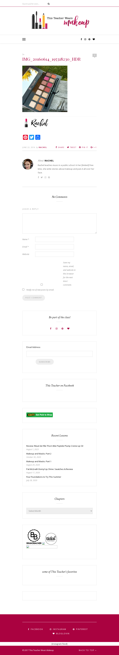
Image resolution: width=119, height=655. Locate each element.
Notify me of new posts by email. (40, 289)
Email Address (33, 347)
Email (25, 246)
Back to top (87, 650)
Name (25, 239)
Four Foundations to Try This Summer (43, 476)
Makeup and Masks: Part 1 (38, 461)
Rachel (43, 147)
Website (25, 254)
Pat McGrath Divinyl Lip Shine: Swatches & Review (49, 469)
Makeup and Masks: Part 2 (38, 453)
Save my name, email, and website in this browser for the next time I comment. (69, 273)
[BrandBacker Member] (34, 543)
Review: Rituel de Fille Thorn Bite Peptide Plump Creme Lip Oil (54, 446)
